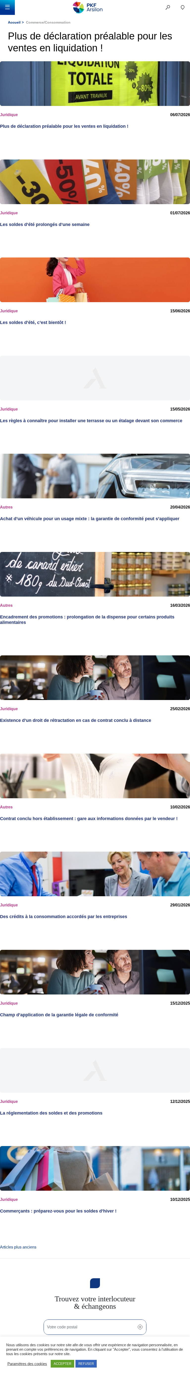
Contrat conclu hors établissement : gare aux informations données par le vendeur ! (89, 818)
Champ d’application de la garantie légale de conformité (59, 1014)
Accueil (14, 22)
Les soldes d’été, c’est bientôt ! (33, 322)
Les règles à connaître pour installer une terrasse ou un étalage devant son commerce (91, 420)
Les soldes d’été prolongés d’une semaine (45, 224)
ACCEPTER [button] (62, 1364)
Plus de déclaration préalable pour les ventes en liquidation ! (64, 126)
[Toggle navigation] (7, 7)
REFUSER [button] (86, 1364)
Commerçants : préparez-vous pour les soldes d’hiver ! (58, 1211)
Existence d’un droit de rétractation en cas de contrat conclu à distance (75, 720)
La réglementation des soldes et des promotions (51, 1113)
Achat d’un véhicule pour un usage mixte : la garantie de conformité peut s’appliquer (89, 518)
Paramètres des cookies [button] (27, 1364)
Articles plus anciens (18, 1247)
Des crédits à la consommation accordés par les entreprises (63, 916)
